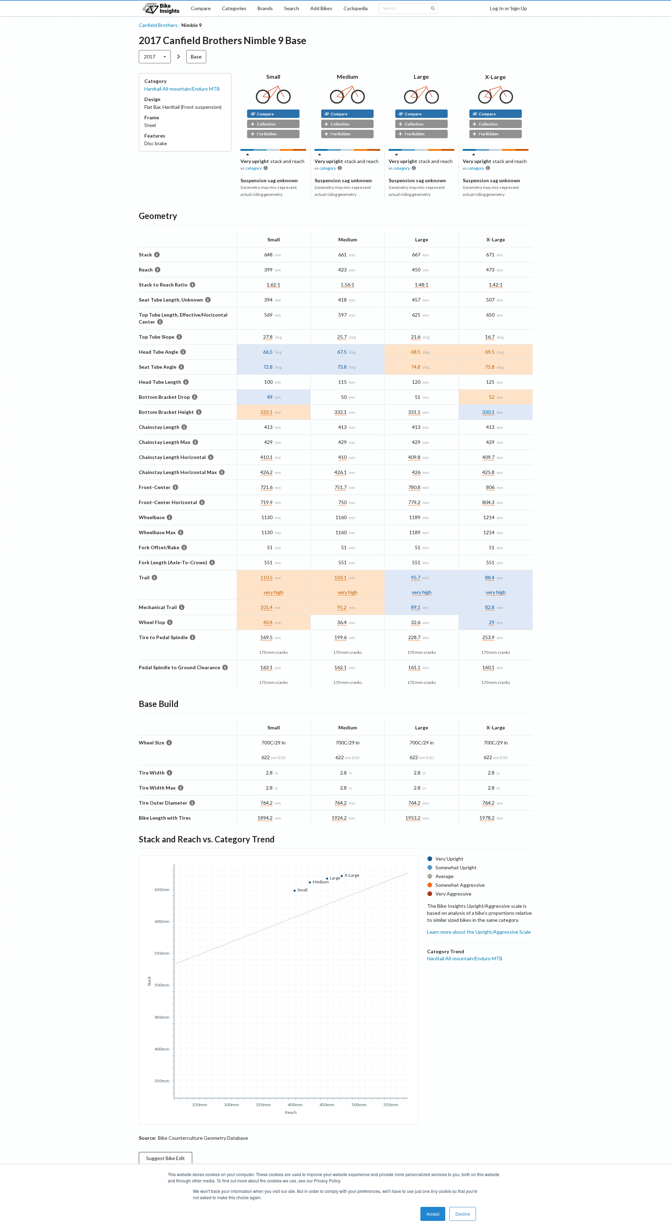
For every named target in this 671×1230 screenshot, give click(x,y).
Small (273, 76)
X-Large (495, 76)
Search (291, 8)
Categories (234, 8)
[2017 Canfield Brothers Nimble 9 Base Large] (421, 102)
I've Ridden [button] (267, 134)
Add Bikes (321, 8)
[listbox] (155, 56)
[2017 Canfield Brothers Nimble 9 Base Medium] (347, 102)
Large (421, 76)
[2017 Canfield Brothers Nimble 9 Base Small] (273, 102)
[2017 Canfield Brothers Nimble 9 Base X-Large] (495, 102)
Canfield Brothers (158, 25)
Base (196, 56)
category (253, 168)
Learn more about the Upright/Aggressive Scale (479, 932)
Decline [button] (462, 1214)
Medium (347, 76)
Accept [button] (432, 1214)
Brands (265, 8)
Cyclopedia (356, 8)
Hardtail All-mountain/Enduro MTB (182, 89)
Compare (201, 8)
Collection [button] (266, 124)
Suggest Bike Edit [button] (165, 1158)
